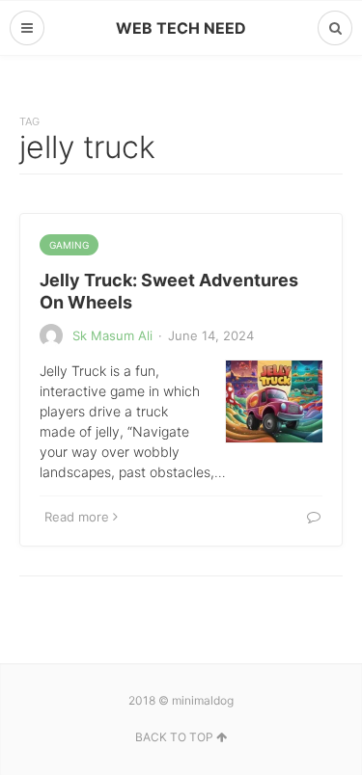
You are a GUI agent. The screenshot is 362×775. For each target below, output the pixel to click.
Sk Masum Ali (112, 335)
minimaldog (203, 700)
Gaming (69, 245)
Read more (76, 516)
